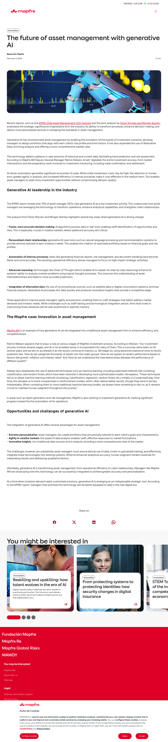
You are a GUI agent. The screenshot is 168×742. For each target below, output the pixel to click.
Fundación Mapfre (19, 634)
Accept (142, 736)
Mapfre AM (9, 670)
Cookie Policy (26, 728)
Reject (125, 736)
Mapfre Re (11, 641)
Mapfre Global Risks (21, 648)
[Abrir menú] (155, 11)
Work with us (11, 675)
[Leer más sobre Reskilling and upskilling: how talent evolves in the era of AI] (40, 604)
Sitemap (8, 680)
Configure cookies (29, 736)
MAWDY (9, 655)
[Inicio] (12, 11)
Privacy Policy (11, 699)
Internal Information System (18, 694)
